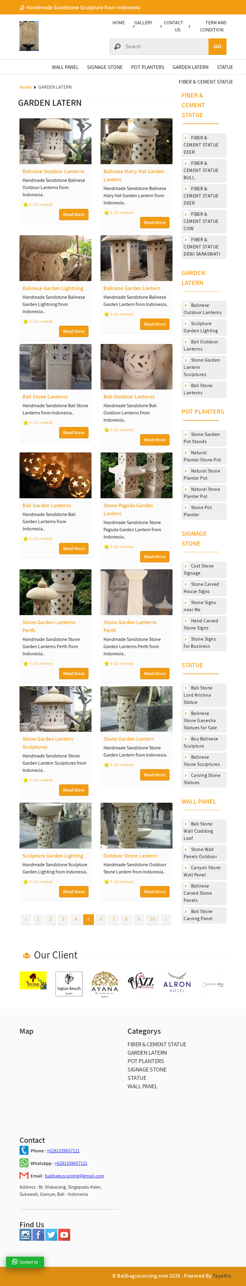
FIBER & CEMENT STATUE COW (201, 221)
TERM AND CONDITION (213, 26)
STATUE (225, 67)
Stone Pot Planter (198, 511)
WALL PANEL (65, 67)
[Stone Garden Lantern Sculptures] (56, 709)
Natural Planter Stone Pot (202, 456)
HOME (118, 22)
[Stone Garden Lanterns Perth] (56, 592)
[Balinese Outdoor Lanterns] (56, 141)
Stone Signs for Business (200, 642)
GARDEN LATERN (190, 67)
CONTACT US (173, 26)
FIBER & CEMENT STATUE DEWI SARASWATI (202, 246)
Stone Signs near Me (200, 606)
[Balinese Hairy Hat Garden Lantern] (136, 141)
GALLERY (143, 22)
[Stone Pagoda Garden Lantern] (136, 475)
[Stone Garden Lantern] (136, 709)
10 (152, 919)
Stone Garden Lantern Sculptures (202, 367)
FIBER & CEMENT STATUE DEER (201, 145)
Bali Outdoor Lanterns (201, 345)
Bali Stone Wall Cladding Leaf (198, 831)
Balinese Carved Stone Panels (198, 893)
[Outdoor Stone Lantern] (136, 826)
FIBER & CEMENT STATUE (206, 81)
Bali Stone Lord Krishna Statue (198, 695)
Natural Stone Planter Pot (202, 474)
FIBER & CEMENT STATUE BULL (201, 170)
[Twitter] (51, 1239)
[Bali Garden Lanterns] (56, 475)
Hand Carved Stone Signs (201, 624)
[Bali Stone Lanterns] (56, 367)
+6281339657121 (63, 1151)
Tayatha (222, 1276)
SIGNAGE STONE (105, 67)
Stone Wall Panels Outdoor (200, 853)
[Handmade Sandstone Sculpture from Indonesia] (29, 49)
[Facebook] (38, 1239)
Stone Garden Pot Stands (202, 438)
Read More (74, 214)
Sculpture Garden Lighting (201, 327)
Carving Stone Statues (202, 779)
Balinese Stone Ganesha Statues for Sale (200, 720)
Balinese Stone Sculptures (202, 760)
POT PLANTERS (147, 67)
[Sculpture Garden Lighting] (56, 826)
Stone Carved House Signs (201, 587)
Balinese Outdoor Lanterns (203, 309)
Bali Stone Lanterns (198, 389)
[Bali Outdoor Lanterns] (136, 367)
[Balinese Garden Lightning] (56, 258)
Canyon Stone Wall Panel (202, 871)
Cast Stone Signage (199, 569)
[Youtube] (64, 1239)
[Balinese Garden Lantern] (136, 258)
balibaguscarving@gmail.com (74, 1176)
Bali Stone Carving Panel (198, 915)
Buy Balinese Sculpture (201, 742)
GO (217, 46)
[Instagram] (26, 1239)
